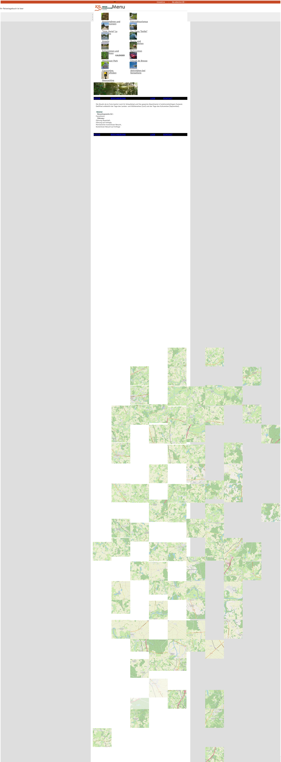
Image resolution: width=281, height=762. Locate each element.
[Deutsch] (117, 2)
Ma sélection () (178, 2)
